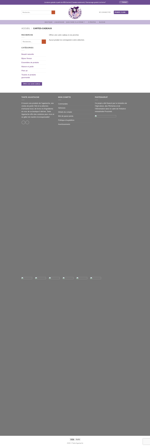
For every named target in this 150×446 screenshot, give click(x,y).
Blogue (102, 22)
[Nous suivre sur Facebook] (23, 122)
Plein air (24, 71)
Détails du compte (65, 112)
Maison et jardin (27, 67)
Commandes (63, 104)
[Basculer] (44, 54)
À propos (92, 22)
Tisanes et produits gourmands (28, 76)
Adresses (61, 108)
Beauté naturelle (27, 54)
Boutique (48, 22)
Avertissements (64, 124)
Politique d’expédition (66, 120)
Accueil (25, 28)
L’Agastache (59, 22)
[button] (105, 12)
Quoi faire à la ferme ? (75, 22)
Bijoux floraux (26, 58)
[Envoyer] (53, 12)
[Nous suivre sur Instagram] (27, 122)
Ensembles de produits (30, 62)
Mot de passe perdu (65, 116)
